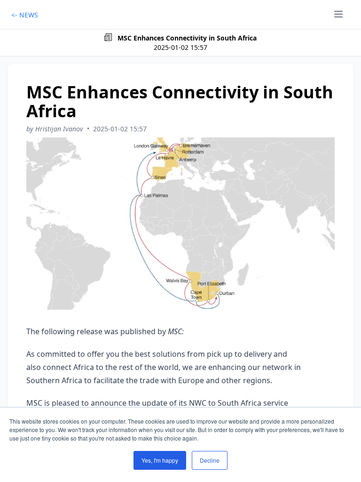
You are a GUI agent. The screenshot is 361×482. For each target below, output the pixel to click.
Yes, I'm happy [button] (159, 460)
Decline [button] (210, 460)
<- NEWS (24, 14)
